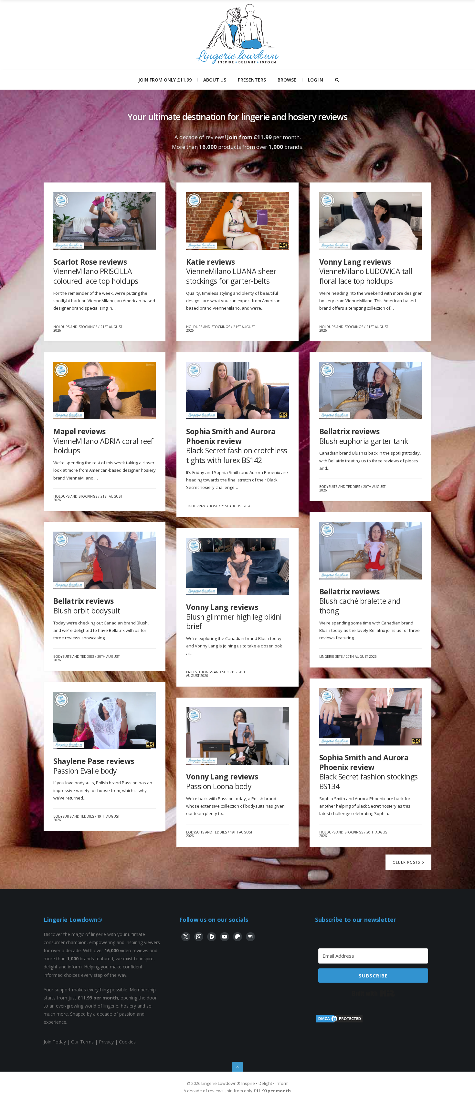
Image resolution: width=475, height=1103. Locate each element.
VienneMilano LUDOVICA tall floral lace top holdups (365, 271)
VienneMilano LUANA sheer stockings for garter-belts (231, 271)
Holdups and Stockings (75, 327)
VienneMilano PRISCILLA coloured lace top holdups (95, 271)
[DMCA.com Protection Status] (339, 1022)
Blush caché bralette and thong (360, 601)
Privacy (106, 1042)
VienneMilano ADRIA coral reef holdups (103, 441)
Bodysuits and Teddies (339, 486)
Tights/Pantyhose (202, 506)
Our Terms (82, 1042)
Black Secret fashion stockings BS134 (368, 771)
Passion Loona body (222, 781)
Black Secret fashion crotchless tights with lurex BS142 (236, 445)
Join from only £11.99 (165, 80)
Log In (315, 80)
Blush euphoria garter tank (363, 436)
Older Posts (407, 862)
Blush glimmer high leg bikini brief (234, 616)
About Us (214, 80)
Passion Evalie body (93, 766)
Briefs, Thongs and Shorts (210, 672)
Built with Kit (373, 993)
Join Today (55, 1042)
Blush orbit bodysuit (86, 606)
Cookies (127, 1042)
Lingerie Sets (331, 656)
